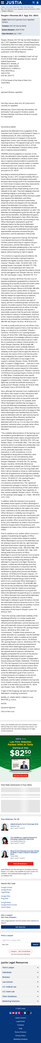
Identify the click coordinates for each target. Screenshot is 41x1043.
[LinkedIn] (10, 1013)
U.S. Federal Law (9, 987)
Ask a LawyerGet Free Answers (8, 916)
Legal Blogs (5, 892)
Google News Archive (9, 905)
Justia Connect (20, 1018)
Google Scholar (6, 887)
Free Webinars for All (10, 819)
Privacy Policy (21, 1035)
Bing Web (4, 898)
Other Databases (9, 996)
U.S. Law (9, 7)
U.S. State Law (8, 991)
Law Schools (7, 982)
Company (20, 1025)
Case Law (16, 7)
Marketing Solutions (11, 1001)
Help (20, 1028)
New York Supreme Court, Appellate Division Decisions (18, 9)
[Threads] (22, 1013)
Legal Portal (20, 1021)
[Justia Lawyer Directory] (30, 1013)
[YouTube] (13, 1013)
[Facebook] (16, 1013)
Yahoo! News (6, 907)
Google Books (6, 890)
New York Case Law (26, 7)
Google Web (5, 896)
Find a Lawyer (7, 935)
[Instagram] (19, 1013)
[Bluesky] (25, 1013)
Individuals (7, 972)
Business (6, 977)
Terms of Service (20, 1032)
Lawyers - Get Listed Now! (20, 951)
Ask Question (20, 927)
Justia (3, 7)
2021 (38, 9)
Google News (6, 902)
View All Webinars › (20, 864)
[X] (28, 1013)
